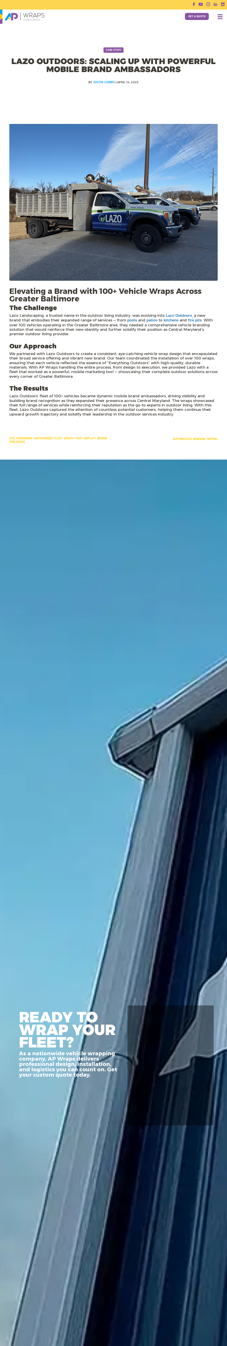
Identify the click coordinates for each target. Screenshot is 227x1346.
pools (132, 320)
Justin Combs (104, 82)
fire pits (195, 320)
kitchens (171, 320)
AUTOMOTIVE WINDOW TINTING (195, 439)
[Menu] (220, 16)
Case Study (113, 49)
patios (152, 320)
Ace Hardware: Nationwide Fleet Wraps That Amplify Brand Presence (58, 440)
